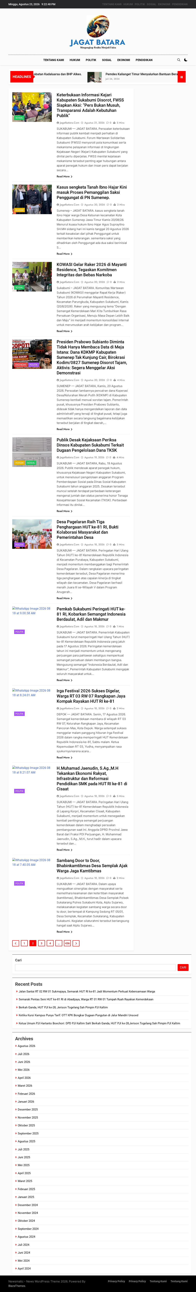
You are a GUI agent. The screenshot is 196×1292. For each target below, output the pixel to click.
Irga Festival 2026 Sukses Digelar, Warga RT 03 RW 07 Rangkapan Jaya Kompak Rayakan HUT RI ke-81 (91, 696)
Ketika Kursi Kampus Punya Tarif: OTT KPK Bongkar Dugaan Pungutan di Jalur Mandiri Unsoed (78, 1015)
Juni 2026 (24, 1062)
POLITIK (140, 4)
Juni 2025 (24, 1157)
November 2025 (28, 1117)
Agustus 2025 (26, 1141)
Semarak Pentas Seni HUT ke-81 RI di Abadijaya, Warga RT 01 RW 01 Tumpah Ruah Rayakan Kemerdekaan (86, 999)
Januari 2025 (26, 1197)
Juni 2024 (24, 1252)
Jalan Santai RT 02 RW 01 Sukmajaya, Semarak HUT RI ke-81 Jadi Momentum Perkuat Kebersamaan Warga (87, 991)
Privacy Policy (116, 1281)
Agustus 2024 (26, 1236)
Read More (63, 176)
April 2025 (24, 1173)
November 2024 (28, 1213)
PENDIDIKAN (180, 4)
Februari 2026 (26, 1094)
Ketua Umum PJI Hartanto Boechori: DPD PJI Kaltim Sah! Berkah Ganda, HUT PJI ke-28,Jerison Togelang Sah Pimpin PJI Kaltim (99, 1023)
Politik (34, 365)
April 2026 (24, 1078)
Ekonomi (21, 365)
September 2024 (28, 1229)
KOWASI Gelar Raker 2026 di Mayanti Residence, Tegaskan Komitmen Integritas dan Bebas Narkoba (92, 269)
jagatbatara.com (69, 123)
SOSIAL (151, 4)
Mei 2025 (23, 1165)
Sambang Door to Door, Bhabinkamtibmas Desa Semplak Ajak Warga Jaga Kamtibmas (92, 865)
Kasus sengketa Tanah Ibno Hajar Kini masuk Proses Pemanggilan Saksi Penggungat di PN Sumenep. (92, 192)
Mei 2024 (23, 1260)
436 (67, 943)
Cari (18, 960)
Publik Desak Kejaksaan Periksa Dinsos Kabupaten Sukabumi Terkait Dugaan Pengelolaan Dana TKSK (90, 445)
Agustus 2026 (26, 1046)
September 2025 (28, 1133)
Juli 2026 (23, 1054)
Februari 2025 (26, 1189)
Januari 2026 (26, 1101)
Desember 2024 (28, 1205)
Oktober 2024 (26, 1221)
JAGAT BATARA (98, 42)
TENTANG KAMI (112, 4)
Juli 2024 (23, 1245)
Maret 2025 (25, 1181)
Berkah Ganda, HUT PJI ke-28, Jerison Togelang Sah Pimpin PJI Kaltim (63, 1007)
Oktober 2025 (26, 1125)
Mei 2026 (23, 1070)
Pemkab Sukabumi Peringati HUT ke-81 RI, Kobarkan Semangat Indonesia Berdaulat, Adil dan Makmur (91, 614)
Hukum (20, 210)
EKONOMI (164, 4)
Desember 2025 (28, 1109)
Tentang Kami (158, 1281)
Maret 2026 (25, 1085)
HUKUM (128, 4)
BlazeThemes (16, 1285)
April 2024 (24, 1268)
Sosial (19, 118)
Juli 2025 (23, 1149)
